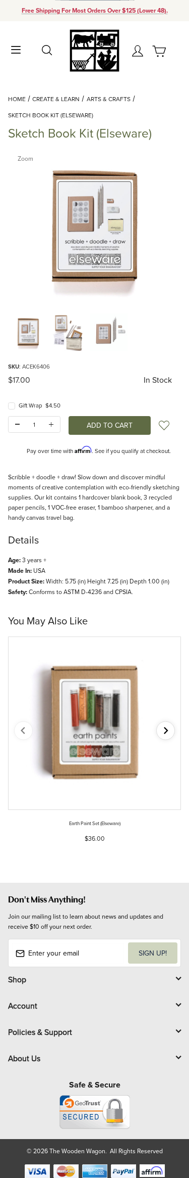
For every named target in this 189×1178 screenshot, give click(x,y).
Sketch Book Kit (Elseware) (50, 115)
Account (22, 1005)
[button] (28, 332)
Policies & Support (40, 1031)
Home (17, 99)
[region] (94, 332)
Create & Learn (56, 99)
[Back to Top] (162, 1123)
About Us (24, 1058)
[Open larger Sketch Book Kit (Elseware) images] (94, 227)
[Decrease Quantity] (17, 424)
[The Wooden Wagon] (94, 50)
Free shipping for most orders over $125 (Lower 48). (95, 10)
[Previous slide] (23, 730)
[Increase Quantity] (51, 424)
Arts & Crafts (109, 99)
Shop (17, 979)
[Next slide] (165, 730)
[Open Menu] (16, 49)
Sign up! (153, 953)
